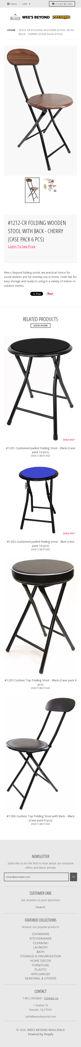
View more (40, 325)
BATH (41, 952)
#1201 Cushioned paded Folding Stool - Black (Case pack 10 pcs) (40, 450)
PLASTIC (40, 969)
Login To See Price (21, 246)
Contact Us (51, 998)
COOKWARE (40, 934)
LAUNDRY (40, 947)
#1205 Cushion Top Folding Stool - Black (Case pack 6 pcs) (41, 682)
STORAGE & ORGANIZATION (40, 956)
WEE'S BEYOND (40, 455)
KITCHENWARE (40, 938)
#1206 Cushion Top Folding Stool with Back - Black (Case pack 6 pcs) (41, 818)
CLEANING (40, 943)
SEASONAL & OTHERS (40, 978)
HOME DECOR (40, 961)
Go (73, 876)
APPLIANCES (40, 974)
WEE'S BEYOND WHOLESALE (46, 1030)
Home (11, 30)
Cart (63, 3)
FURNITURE (40, 965)
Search (40, 907)
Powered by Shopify (40, 1034)
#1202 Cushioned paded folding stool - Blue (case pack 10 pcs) (40, 544)
